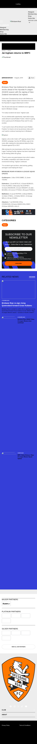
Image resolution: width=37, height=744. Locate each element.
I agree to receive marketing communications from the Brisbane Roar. (19, 258)
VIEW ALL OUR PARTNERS (19, 646)
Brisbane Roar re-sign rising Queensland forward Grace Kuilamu (17, 304)
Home (4, 50)
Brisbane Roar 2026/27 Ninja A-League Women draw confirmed (26, 320)
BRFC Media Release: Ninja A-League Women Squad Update (26, 456)
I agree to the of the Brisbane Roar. (17, 254)
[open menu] (1, 21)
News (9, 50)
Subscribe (18, 263)
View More (32, 276)
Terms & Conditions (24, 725)
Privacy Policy (19, 253)
